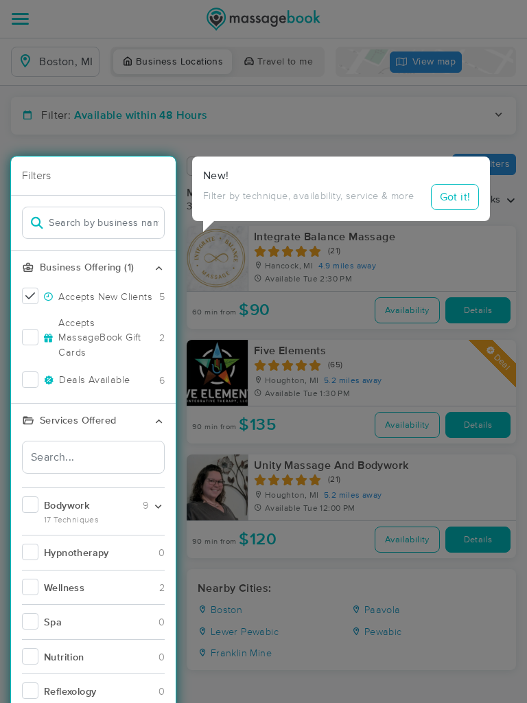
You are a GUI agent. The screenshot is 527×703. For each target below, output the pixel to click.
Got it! (455, 197)
